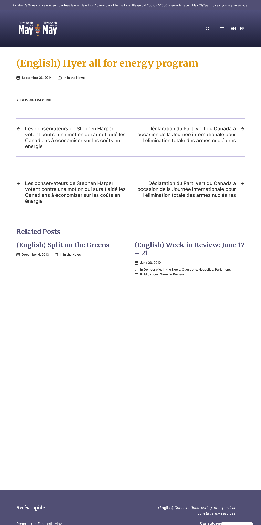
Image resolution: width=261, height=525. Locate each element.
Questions (189, 269)
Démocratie (152, 269)
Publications (149, 274)
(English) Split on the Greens (62, 245)
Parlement (222, 269)
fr (242, 28)
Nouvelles (206, 269)
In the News (76, 78)
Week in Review (172, 274)
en (233, 28)
